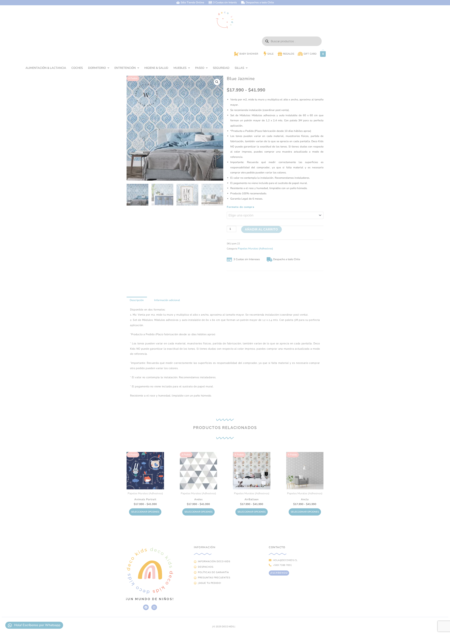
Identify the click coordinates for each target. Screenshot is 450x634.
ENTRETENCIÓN (125, 68)
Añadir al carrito (261, 229)
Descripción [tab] (137, 300)
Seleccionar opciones (145, 511)
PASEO (199, 68)
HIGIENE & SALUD (156, 68)
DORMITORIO (97, 68)
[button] (98, 68)
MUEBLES (180, 68)
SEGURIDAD (221, 68)
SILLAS (239, 68)
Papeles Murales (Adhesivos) (255, 248)
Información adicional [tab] (167, 300)
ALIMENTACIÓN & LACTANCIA (45, 68)
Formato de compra (240, 207)
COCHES (77, 68)
